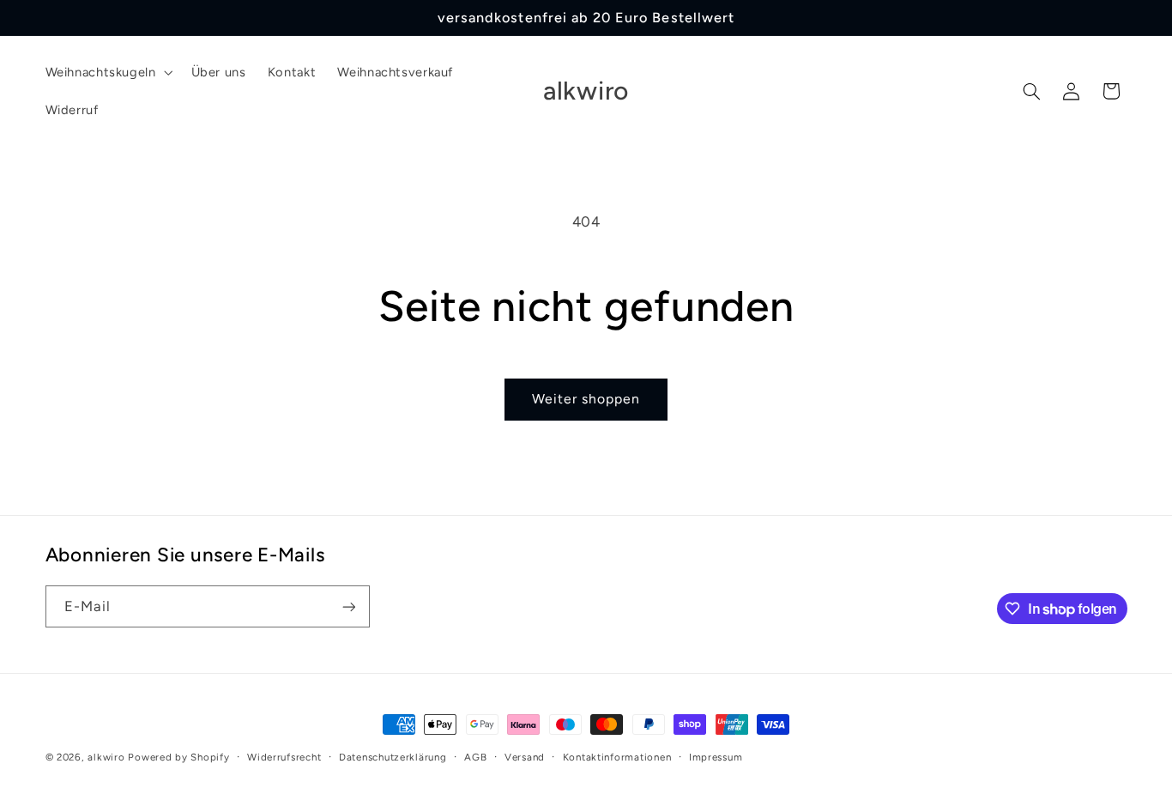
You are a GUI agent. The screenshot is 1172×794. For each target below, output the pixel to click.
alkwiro (106, 757)
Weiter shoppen (586, 399)
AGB (475, 757)
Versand (524, 757)
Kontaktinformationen (617, 757)
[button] (107, 72)
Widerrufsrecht (284, 757)
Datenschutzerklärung (393, 757)
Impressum (716, 757)
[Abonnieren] (348, 606)
